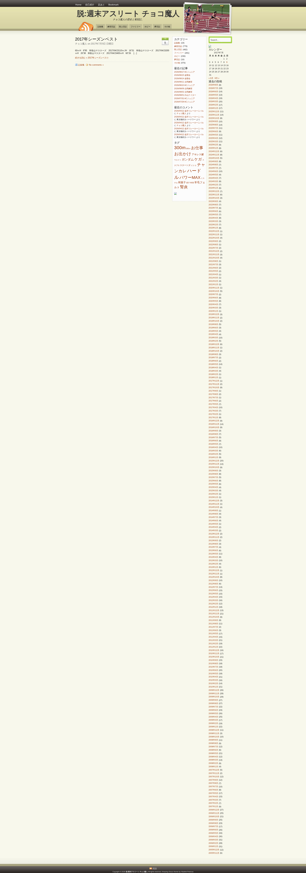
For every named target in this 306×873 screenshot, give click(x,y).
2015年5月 (213, 484)
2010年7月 (213, 667)
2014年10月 (214, 507)
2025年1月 (213, 148)
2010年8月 (213, 663)
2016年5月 (213, 444)
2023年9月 (213, 201)
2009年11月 (214, 693)
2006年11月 (214, 813)
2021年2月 (213, 281)
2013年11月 (214, 537)
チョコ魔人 (181, 113)
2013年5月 (213, 554)
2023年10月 (214, 198)
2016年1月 (213, 457)
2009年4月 (213, 717)
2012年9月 (213, 580)
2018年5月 (213, 364)
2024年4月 (213, 178)
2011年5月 (213, 634)
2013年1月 (213, 567)
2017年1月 (213, 417)
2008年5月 (213, 753)
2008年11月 (214, 733)
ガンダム (188, 159)
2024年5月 (213, 175)
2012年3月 (213, 600)
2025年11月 (214, 115)
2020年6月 (213, 298)
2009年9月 (213, 700)
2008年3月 (213, 760)
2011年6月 (213, 630)
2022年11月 (214, 234)
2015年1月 (213, 497)
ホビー (147, 27)
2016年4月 (213, 447)
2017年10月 (214, 387)
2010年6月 (213, 670)
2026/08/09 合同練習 (183, 88)
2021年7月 (213, 264)
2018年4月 (213, 367)
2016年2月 (213, 454)
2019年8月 (213, 324)
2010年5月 (213, 673)
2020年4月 (213, 304)
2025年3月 (213, 141)
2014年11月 (214, 504)
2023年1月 (213, 228)
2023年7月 (213, 208)
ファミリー (135, 27)
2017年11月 (214, 384)
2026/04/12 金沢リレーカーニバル (189, 111)
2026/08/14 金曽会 (182, 79)
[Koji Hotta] (210, 47)
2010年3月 (213, 680)
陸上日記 (123, 27)
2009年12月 (214, 690)
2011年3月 (213, 640)
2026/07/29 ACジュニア (184, 102)
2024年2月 (213, 185)
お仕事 (197, 148)
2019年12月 (214, 314)
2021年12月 (214, 251)
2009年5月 (213, 713)
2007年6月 (213, 790)
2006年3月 (213, 840)
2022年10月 (214, 238)
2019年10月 (214, 321)
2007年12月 (214, 770)
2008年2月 (213, 763)
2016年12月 (214, 421)
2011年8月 (213, 624)
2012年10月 (214, 577)
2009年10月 (214, 697)
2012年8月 (213, 584)
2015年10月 (214, 467)
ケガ (198, 159)
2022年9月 (213, 241)
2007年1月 (213, 807)
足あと (101, 4)
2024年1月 (213, 188)
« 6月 (211, 78)
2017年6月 (213, 401)
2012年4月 (213, 597)
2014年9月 (213, 511)
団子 (188, 183)
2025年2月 (213, 145)
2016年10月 (214, 427)
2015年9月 (213, 471)
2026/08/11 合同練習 (183, 82)
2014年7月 (213, 517)
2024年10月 (214, 158)
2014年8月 (213, 514)
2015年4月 (213, 487)
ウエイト (177, 160)
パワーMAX (189, 177)
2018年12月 (214, 344)
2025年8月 (213, 125)
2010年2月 (213, 683)
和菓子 (182, 182)
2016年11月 (214, 424)
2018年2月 (213, 374)
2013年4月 (213, 557)
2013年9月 (213, 540)
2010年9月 (213, 660)
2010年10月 (214, 657)
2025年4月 (213, 138)
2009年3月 (213, 720)
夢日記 (157, 27)
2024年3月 (213, 181)
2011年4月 (213, 637)
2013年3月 (213, 560)
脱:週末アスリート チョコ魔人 (128, 13)
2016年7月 (213, 437)
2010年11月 (214, 654)
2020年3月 (213, 308)
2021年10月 (214, 258)
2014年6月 (213, 520)
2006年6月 (213, 830)
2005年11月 (214, 853)
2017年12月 (214, 381)
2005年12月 (214, 850)
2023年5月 (213, 214)
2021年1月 (213, 284)
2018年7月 (213, 358)
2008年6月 (213, 750)
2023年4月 (213, 218)
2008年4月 (213, 757)
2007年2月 (213, 803)
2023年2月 (213, 225)
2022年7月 (213, 248)
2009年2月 (213, 723)
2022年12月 (214, 231)
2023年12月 (214, 191)
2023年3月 (213, 221)
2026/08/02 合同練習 (183, 92)
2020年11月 (214, 288)
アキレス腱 (198, 154)
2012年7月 (213, 587)
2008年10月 (214, 737)
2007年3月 (213, 800)
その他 (167, 27)
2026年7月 (213, 88)
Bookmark (113, 4)
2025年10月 (214, 118)
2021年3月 (213, 278)
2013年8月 (213, 544)
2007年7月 (213, 787)
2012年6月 (213, 590)
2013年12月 (214, 534)
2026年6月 (213, 91)
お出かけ (182, 154)
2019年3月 (213, 338)
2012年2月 (213, 604)
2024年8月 (213, 165)
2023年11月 (214, 195)
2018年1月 (213, 378)
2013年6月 (213, 550)
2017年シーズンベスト (96, 39)
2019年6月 (213, 328)
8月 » (217, 78)
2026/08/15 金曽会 (182, 75)
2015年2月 (213, 494)
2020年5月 (213, 301)
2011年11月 (214, 614)
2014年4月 (213, 527)
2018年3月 (213, 371)
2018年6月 (213, 361)
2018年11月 (214, 348)
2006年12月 (214, 810)
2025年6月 (213, 131)
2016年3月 (213, 451)
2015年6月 (213, 481)
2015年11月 (214, 464)
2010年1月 (213, 687)
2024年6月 (213, 171)
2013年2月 (213, 564)
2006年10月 (214, 816)
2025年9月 (213, 121)
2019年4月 (213, 334)
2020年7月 (213, 294)
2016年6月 (213, 441)
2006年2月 (213, 843)
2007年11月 (214, 773)
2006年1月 (213, 846)
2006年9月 (213, 820)
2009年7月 (213, 707)
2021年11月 (214, 255)
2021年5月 (213, 271)
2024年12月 (214, 151)
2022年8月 (213, 244)
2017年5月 (213, 404)
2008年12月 (214, 730)
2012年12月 (214, 570)
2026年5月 (213, 95)
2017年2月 (213, 414)
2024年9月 (213, 161)
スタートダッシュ (188, 165)
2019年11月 (214, 318)
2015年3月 (213, 490)
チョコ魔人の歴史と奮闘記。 (128, 19)
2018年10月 (214, 351)
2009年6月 (213, 710)
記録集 (100, 27)
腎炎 (184, 187)
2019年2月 (213, 341)
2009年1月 (213, 727)
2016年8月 (213, 434)
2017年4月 (213, 407)
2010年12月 (214, 650)
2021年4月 (213, 274)
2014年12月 (214, 501)
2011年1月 (213, 647)
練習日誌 (111, 27)
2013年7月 (213, 547)
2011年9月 (213, 620)
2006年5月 (213, 833)
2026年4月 (213, 98)
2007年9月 (213, 780)
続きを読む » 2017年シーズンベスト (92, 57)
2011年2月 (213, 643)
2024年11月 (214, 155)
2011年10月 (214, 617)
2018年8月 (213, 354)
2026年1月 (213, 108)
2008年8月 (213, 743)
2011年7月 (213, 627)
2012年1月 (213, 607)
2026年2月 (213, 105)
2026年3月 (213, 102)
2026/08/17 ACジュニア (184, 72)
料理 (192, 183)
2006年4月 (213, 836)
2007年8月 (213, 783)
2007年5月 (213, 793)
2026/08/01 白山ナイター (185, 95)
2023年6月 (213, 211)
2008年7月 (213, 747)
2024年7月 (213, 168)
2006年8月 (213, 823)
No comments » (96, 65)
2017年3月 (213, 411)
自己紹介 (89, 4)
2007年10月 (214, 777)
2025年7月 (213, 128)
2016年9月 (213, 431)
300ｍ (188, 148)
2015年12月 (214, 461)
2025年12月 (214, 111)
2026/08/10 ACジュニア (184, 85)
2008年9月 (213, 740)
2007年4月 (213, 796)
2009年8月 (213, 703)
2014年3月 (213, 531)
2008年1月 (213, 766)
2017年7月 (213, 397)
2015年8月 (213, 474)
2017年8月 (213, 394)
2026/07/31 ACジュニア (184, 98)
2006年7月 (213, 826)
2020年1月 (213, 311)
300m (180, 147)
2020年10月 (214, 291)
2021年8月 (213, 261)
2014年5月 (213, 524)
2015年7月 (213, 477)
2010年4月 (213, 677)
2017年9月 (213, 391)
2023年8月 (213, 205)
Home (78, 4)
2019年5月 (213, 331)
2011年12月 (214, 610)
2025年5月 (213, 135)
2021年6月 (213, 268)
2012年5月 (213, 594)
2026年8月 (213, 85)
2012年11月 (214, 574)
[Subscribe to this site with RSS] (86, 25)
